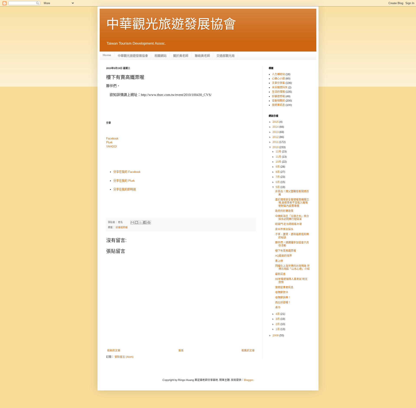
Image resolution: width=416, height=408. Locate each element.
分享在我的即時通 (124, 189)
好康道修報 (122, 227)
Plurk (109, 142)
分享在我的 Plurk (124, 180)
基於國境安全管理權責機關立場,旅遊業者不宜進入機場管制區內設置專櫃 (292, 202)
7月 (278, 176)
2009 (276, 335)
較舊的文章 (248, 350)
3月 (278, 319)
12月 (279, 151)
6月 (278, 182)
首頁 (181, 350)
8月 (278, 171)
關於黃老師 (180, 55)
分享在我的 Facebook (127, 171)
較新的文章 (113, 350)
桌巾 (277, 307)
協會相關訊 (278, 100)
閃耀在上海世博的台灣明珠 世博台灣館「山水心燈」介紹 (292, 267)
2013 (276, 132)
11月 (279, 156)
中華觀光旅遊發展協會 (171, 24)
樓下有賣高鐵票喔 (285, 250)
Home (107, 55)
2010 (276, 147)
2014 (276, 126)
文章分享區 (278, 82)
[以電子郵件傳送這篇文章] (132, 222)
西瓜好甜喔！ (283, 302)
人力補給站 (278, 74)
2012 (276, 137)
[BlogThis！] (136, 222)
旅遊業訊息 (278, 105)
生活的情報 (278, 91)
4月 (278, 314)
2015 (276, 121)
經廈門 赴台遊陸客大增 (288, 224)
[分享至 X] (140, 222)
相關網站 (160, 55)
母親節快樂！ (283, 297)
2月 (278, 324)
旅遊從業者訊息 (284, 287)
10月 (279, 161)
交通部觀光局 (225, 55)
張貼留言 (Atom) (124, 356)
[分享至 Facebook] (145, 222)
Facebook (112, 138)
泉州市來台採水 (284, 229)
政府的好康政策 (284, 210)
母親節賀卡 (281, 292)
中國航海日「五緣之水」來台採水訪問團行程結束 (292, 218)
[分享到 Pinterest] (149, 222)
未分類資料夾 (280, 87)
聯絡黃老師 (202, 55)
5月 (278, 187)
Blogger (248, 380)
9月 (278, 166)
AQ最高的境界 (283, 255)
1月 (278, 329)
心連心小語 (278, 78)
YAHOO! (111, 146)
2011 (276, 142)
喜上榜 (279, 260)
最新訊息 (280, 274)
